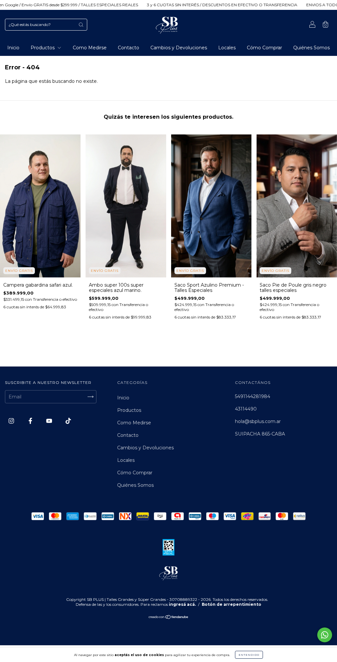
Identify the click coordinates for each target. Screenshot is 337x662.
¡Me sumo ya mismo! (214, 116)
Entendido (249, 654)
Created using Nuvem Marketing (214, 139)
